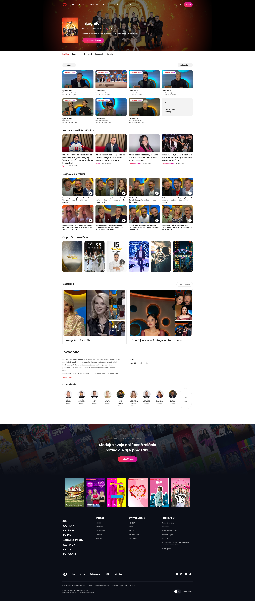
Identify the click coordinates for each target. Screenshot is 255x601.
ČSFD (84, 29)
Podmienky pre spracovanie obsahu (73, 585)
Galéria (110, 54)
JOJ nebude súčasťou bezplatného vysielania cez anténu (175, 543)
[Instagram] (181, 574)
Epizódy (75, 54)
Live (72, 4)
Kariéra (165, 538)
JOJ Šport (117, 4)
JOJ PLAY (68, 526)
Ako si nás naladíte (169, 531)
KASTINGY (68, 545)
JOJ (64, 521)
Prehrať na (90, 40)
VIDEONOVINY (134, 535)
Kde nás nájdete (168, 535)
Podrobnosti (86, 54)
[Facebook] (177, 574)
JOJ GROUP (69, 554)
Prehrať (125, 459)
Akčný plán (166, 549)
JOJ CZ (66, 549)
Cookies (90, 585)
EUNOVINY (133, 538)
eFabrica (91, 592)
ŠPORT (131, 531)
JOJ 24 (106, 4)
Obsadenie (99, 54)
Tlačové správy (168, 523)
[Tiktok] (190, 574)
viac (136, 34)
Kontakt (132, 585)
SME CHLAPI (100, 531)
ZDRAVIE (99, 535)
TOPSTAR (99, 527)
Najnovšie (184, 65)
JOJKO (66, 535)
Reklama (165, 527)
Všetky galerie (184, 284)
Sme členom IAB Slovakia (119, 585)
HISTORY (99, 538)
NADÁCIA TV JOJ (72, 540)
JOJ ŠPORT (69, 530)
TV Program (93, 4)
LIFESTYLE (100, 518)
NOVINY (132, 523)
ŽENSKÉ (98, 523)
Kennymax (75, 592)
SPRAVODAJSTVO (137, 518)
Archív (81, 4)
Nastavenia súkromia (102, 585)
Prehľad (65, 54)
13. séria (68, 65)
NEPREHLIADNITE (169, 518)
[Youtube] (186, 574)
